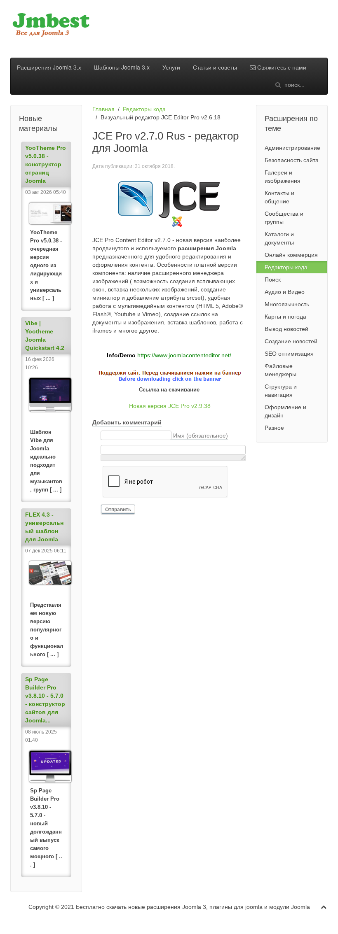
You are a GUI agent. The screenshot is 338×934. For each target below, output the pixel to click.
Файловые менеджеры (280, 370)
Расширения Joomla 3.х (49, 67)
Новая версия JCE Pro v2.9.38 (170, 406)
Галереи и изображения (282, 176)
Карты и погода (285, 316)
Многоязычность (287, 304)
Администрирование (292, 147)
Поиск (273, 279)
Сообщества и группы (284, 217)
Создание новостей (291, 341)
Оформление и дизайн (285, 411)
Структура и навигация (281, 390)
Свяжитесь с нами (281, 67)
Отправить (118, 509)
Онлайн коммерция (291, 255)
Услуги (171, 67)
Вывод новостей (286, 329)
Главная (103, 109)
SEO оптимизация (289, 353)
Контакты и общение (279, 197)
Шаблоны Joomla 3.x (122, 67)
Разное (274, 427)
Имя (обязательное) (200, 435)
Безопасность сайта (292, 160)
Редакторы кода (144, 109)
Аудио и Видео (285, 292)
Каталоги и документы (279, 238)
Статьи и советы (215, 67)
